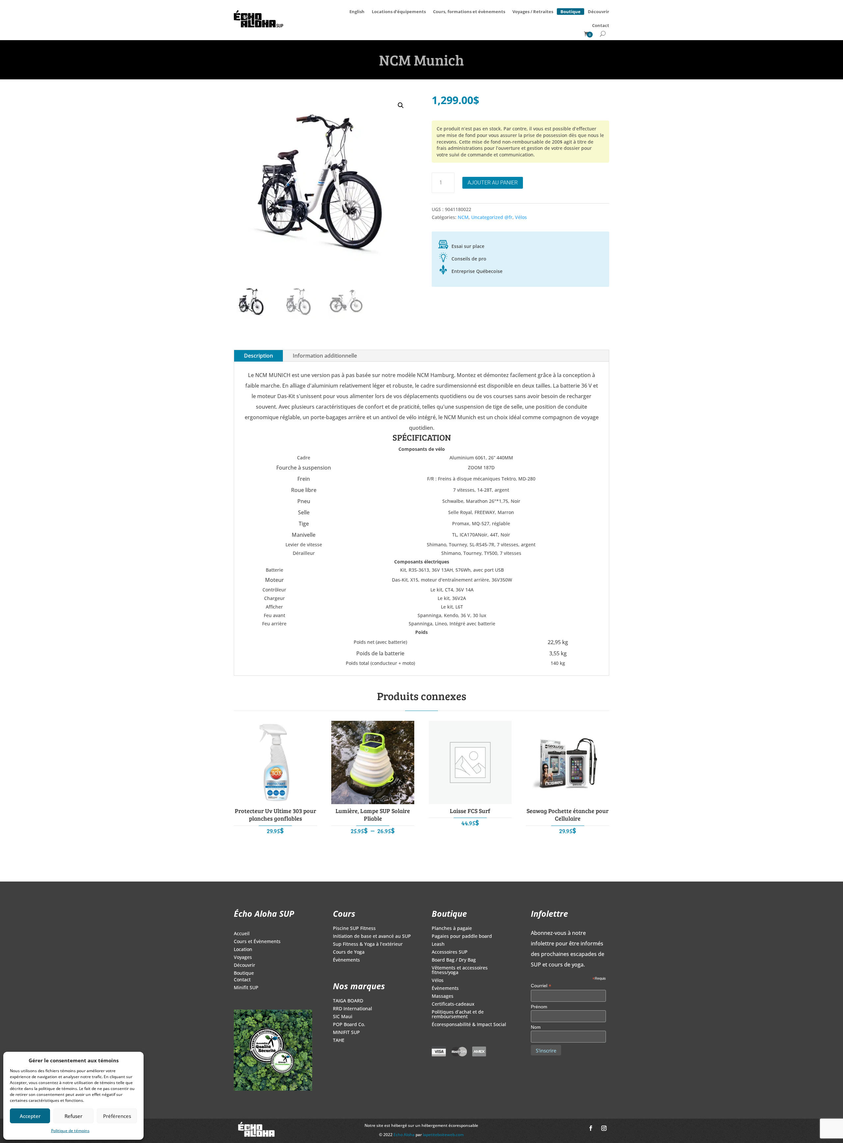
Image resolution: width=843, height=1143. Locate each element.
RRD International (352, 1009)
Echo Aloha (405, 1134)
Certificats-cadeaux (453, 1004)
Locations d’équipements (399, 11)
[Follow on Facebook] (590, 1128)
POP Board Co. (349, 1024)
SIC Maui (342, 1017)
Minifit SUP (246, 988)
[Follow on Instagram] (604, 1128)
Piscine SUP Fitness (354, 928)
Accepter (30, 1116)
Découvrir (598, 11)
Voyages (243, 957)
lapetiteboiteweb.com (443, 1134)
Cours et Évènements (257, 941)
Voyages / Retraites (532, 11)
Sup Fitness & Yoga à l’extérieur (368, 944)
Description (258, 355)
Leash (438, 944)
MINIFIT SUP (346, 1032)
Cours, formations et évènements (469, 11)
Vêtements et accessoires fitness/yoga (460, 970)
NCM (463, 217)
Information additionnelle (325, 355)
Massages (442, 996)
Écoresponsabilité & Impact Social (469, 1024)
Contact (600, 25)
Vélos (521, 217)
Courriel (541, 986)
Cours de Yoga (349, 952)
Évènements (346, 960)
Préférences (117, 1116)
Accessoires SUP (450, 952)
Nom (536, 1027)
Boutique (570, 11)
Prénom (539, 1006)
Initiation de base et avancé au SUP (372, 936)
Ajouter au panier (493, 182)
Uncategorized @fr (491, 217)
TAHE (338, 1040)
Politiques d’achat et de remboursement (458, 1015)
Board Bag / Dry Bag (454, 960)
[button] (401, 105)
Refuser (73, 1116)
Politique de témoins (70, 1130)
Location (243, 949)
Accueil (242, 934)
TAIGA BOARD (348, 1001)
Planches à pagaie (452, 928)
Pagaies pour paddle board (462, 936)
